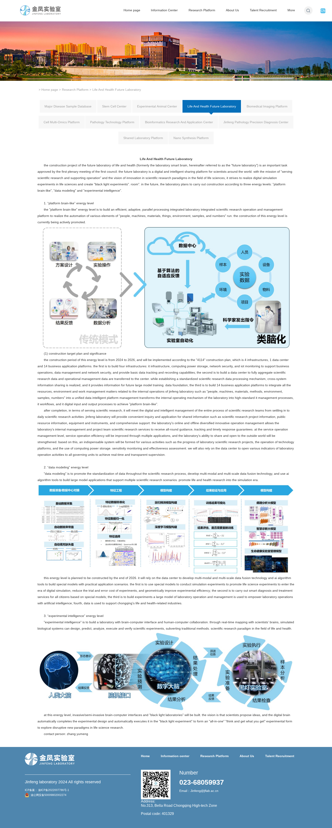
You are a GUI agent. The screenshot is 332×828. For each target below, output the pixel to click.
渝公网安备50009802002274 (48, 795)
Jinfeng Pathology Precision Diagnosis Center (255, 122)
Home (145, 756)
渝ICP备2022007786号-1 (53, 790)
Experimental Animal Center (157, 106)
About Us (232, 10)
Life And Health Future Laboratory (211, 106)
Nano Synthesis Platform (191, 138)
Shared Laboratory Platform (143, 138)
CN (323, 10)
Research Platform (202, 10)
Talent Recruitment (263, 10)
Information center (175, 756)
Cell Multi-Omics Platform (62, 122)
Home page (132, 10)
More (291, 10)
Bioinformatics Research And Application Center (179, 122)
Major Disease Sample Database (67, 106)
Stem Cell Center (114, 106)
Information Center (164, 10)
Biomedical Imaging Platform (267, 106)
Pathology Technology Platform (112, 122)
